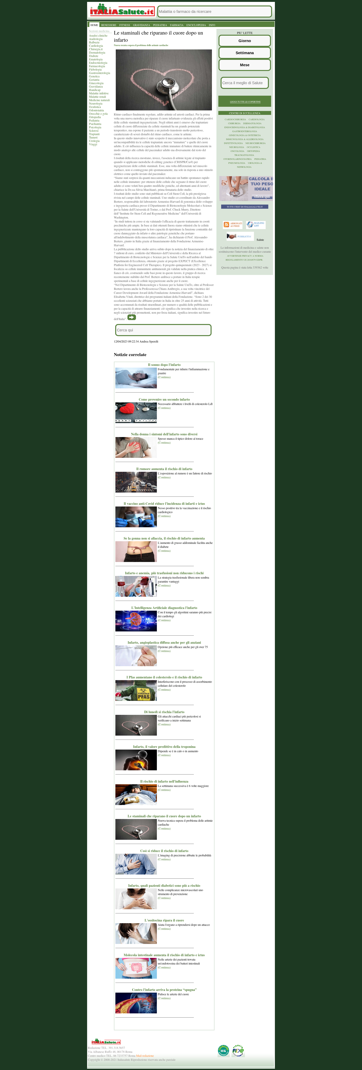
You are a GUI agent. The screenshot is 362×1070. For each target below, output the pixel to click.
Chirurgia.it (96, 49)
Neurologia (95, 103)
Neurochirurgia (255, 143)
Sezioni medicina (99, 31)
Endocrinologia (98, 63)
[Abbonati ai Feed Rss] (233, 228)
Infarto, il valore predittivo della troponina (164, 746)
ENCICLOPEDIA (196, 25)
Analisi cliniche (98, 35)
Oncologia (237, 150)
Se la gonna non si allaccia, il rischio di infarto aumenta (164, 538)
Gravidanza (96, 86)
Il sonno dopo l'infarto (164, 364)
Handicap (94, 90)
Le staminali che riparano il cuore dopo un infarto (164, 816)
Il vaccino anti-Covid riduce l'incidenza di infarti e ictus (164, 503)
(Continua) (164, 377)
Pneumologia (236, 162)
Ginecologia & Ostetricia (245, 135)
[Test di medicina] (247, 200)
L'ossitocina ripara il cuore (164, 920)
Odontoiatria (96, 110)
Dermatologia (97, 52)
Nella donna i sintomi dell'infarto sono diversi (164, 434)
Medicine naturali (99, 100)
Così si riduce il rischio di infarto (164, 850)
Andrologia (96, 39)
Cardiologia (96, 46)
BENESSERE (108, 25)
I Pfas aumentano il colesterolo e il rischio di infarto (164, 677)
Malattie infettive (99, 93)
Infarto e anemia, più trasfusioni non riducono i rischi (164, 572)
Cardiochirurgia (235, 119)
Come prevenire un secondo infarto (164, 399)
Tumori (93, 137)
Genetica (94, 76)
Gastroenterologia (99, 73)
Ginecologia (96, 83)
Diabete (93, 56)
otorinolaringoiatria (237, 158)
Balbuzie (94, 42)
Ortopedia (95, 117)
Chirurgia (234, 123)
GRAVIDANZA (141, 25)
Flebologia (95, 69)
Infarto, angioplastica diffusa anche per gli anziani (164, 642)
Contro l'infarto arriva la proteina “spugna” (164, 989)
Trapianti (94, 134)
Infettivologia (233, 143)
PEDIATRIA (160, 25)
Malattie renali (97, 97)
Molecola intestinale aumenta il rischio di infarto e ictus (164, 954)
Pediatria (94, 120)
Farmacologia (97, 66)
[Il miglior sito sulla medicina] (241, 239)
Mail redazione (145, 1056)
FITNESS (124, 25)
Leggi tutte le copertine (245, 101)
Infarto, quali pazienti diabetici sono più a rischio (164, 885)
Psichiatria (95, 124)
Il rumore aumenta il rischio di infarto (164, 468)
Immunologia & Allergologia (245, 139)
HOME (94, 25)
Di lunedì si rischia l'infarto (164, 711)
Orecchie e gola (98, 113)
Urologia (94, 141)
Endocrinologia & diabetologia (244, 127)
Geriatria (94, 80)
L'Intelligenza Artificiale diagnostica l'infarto (164, 607)
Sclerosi (93, 130)
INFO (212, 25)
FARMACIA (176, 25)
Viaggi (93, 144)
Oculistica (95, 107)
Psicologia (95, 127)
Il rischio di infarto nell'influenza (164, 781)
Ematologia (96, 59)
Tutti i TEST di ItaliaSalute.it (245, 206)
